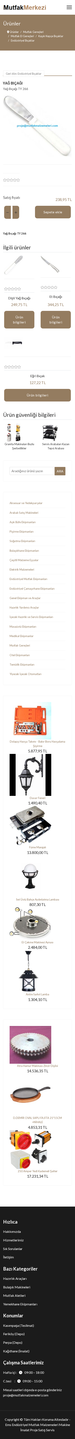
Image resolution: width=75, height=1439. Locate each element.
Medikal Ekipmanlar (22, 636)
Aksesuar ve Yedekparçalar (26, 503)
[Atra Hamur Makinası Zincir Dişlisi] (37, 1045)
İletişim (8, 1257)
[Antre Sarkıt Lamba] (37, 971)
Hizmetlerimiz (13, 1240)
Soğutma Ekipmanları (22, 541)
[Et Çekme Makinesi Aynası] (37, 923)
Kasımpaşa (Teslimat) (18, 1325)
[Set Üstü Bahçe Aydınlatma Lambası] (37, 876)
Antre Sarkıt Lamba (37, 994)
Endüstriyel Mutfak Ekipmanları (28, 579)
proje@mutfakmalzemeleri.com (25, 1395)
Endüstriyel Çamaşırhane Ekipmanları (32, 588)
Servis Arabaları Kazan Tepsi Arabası (55, 446)
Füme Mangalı (37, 847)
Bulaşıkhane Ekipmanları (24, 550)
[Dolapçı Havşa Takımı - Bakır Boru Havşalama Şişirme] (37, 720)
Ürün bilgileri (19, 319)
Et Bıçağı (55, 296)
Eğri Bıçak (37, 376)
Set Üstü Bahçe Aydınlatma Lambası (37, 899)
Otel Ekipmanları (20, 655)
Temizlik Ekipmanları (22, 664)
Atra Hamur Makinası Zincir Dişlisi (37, 1066)
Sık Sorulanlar (12, 1249)
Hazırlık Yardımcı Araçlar (24, 607)
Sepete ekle (53, 212)
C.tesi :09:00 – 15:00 (22, 1381)
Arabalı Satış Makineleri (24, 512)
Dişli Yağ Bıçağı (19, 298)
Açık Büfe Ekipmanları (23, 522)
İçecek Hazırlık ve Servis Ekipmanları (31, 617)
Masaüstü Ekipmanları (23, 626)
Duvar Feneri (37, 798)
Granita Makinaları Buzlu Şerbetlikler (19, 446)
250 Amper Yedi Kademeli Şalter (38, 1171)
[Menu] (69, 7)
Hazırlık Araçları (15, 1278)
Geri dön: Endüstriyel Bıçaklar (23, 73)
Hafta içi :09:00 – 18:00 (23, 1372)
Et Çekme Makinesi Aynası (37, 942)
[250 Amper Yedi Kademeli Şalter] (37, 1149)
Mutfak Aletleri (14, 1295)
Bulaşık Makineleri (16, 1287)
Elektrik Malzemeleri (22, 569)
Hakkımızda (12, 1231)
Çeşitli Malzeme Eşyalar (24, 560)
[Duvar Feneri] (37, 775)
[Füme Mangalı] (37, 825)
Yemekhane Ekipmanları (20, 1304)
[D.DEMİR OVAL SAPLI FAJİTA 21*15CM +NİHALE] (37, 1095)
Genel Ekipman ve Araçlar (25, 598)
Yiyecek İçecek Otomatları (25, 674)
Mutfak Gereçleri (20, 645)
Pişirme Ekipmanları (22, 531)
